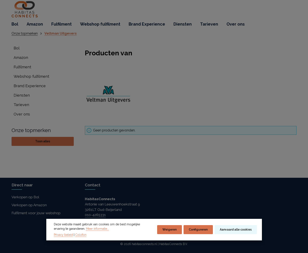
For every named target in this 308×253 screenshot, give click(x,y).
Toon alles (42, 141)
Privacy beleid (63, 234)
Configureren (198, 229)
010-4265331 (95, 215)
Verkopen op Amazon (29, 205)
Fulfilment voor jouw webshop (36, 213)
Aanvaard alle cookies (236, 229)
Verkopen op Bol (25, 197)
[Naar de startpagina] (25, 9)
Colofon (80, 234)
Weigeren (169, 229)
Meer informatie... (97, 228)
